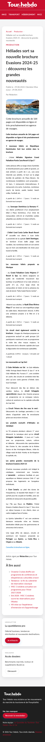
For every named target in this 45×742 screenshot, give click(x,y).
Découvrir (12, 671)
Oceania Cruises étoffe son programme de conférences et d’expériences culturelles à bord (24, 575)
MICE (39, 15)
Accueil (9, 32)
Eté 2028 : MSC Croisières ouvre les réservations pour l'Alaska (23, 599)
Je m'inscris (13, 640)
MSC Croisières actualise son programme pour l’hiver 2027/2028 (23, 590)
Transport (14, 15)
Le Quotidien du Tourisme (24, 723)
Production (18, 32)
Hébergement (28, 15)
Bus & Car (13, 725)
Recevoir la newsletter (15, 716)
